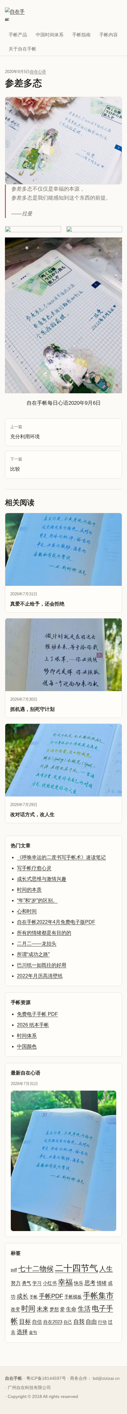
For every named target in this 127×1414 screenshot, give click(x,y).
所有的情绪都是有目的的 (44, 932)
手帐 (34, 1296)
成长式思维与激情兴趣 (41, 878)
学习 (37, 1283)
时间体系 (27, 1035)
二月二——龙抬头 (36, 943)
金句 (33, 1332)
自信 (37, 1321)
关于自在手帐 (22, 48)
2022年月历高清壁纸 (40, 975)
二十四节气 (76, 1268)
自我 (78, 1322)
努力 (16, 1283)
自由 (91, 1322)
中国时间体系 (49, 34)
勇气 (26, 1283)
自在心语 (38, 71)
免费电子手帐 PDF (37, 1014)
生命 (71, 1309)
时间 (28, 1308)
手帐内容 (108, 34)
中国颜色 (27, 1046)
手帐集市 (98, 1295)
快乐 (78, 1283)
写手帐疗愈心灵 (34, 868)
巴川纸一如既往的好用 (41, 965)
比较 (16, 464)
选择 (22, 1332)
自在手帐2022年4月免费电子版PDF (56, 922)
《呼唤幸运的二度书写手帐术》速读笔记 (61, 857)
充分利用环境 (25, 431)
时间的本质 (29, 889)
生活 (84, 1308)
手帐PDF (51, 1296)
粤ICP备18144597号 (46, 1378)
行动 (102, 1321)
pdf (14, 1269)
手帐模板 (73, 1296)
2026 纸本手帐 (33, 1024)
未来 (42, 1309)
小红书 (50, 1283)
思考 (90, 1283)
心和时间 (27, 911)
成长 (22, 1296)
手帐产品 (18, 34)
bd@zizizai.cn (106, 1378)
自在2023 (52, 1321)
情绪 (102, 1283)
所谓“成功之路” (33, 954)
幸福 (65, 1282)
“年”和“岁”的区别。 (37, 900)
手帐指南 (81, 34)
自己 (67, 1321)
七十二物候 (36, 1269)
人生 (106, 1269)
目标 (25, 1321)
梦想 (54, 1309)
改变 (15, 1309)
